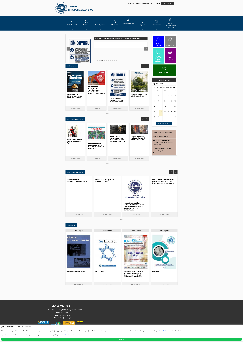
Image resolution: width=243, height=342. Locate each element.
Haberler (70, 66)
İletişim (138, 3)
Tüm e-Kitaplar (136, 231)
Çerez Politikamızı (165, 331)
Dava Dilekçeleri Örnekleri (162, 132)
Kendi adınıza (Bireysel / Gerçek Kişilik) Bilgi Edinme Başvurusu (163, 143)
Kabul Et (121, 339)
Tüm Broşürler (164, 231)
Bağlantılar (145, 3)
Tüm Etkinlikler (163, 123)
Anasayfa (131, 3)
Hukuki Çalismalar (74, 172)
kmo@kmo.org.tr (65, 318)
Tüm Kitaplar (107, 231)
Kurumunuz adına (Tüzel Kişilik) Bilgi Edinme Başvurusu (162, 151)
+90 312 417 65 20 (64, 312)
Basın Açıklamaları (74, 119)
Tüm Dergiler (78, 231)
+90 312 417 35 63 (64, 315)
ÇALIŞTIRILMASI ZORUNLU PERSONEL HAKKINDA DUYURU (117, 38)
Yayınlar (70, 225)
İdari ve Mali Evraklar (160, 136)
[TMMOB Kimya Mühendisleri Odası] (74, 9)
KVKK (64, 335)
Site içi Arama (155, 3)
